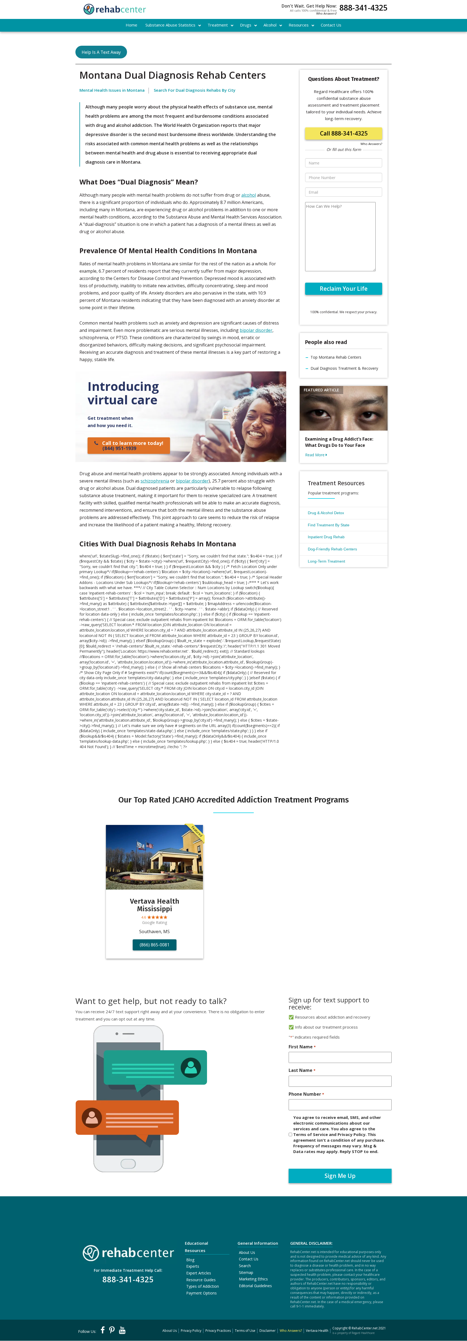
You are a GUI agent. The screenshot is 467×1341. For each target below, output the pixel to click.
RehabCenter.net (365, 1328)
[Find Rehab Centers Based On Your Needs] (128, 1251)
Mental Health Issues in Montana (112, 90)
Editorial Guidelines (255, 1285)
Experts (192, 1266)
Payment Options (201, 1293)
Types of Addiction (202, 1286)
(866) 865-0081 (154, 945)
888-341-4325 (363, 8)
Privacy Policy (191, 1330)
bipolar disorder (256, 330)
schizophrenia (155, 481)
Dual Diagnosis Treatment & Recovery (344, 368)
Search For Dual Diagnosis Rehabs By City (194, 90)
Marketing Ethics (253, 1278)
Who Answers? (326, 13)
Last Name (302, 1070)
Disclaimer (267, 1330)
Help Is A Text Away (101, 52)
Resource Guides (201, 1279)
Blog (190, 1259)
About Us (247, 1252)
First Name (302, 1047)
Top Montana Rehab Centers (336, 357)
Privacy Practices (218, 1330)
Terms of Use (245, 1330)
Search (245, 1265)
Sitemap (246, 1272)
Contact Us (248, 1258)
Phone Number (306, 1094)
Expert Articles (198, 1273)
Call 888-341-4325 (344, 133)
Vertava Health (317, 1330)
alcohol (248, 195)
